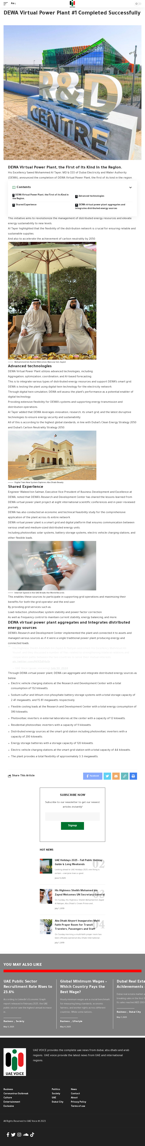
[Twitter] (13, 1135)
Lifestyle (77, 1022)
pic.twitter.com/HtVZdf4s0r (31, 661)
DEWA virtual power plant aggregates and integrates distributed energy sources (100, 207)
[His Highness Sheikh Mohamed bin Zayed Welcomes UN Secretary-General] (46, 896)
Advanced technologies (91, 196)
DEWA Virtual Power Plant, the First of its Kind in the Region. (40, 197)
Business (8, 1022)
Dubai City (135, 1012)
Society (20, 1022)
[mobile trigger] (7, 3)
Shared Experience (26, 205)
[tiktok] (32, 1135)
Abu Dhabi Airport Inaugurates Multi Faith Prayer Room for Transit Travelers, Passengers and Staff (77, 925)
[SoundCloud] (25, 1135)
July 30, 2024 (59, 668)
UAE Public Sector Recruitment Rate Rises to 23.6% (28, 987)
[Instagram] (19, 1135)
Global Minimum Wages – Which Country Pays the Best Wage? (83, 987)
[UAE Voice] (72, 3)
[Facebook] (8, 1135)
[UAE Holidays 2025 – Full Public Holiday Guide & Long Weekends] (46, 866)
